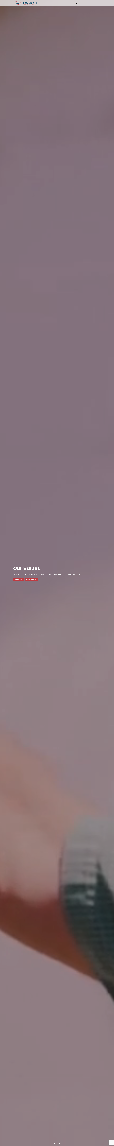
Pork (67, 3)
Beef (63, 3)
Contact (91, 3)
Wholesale (83, 3)
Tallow (74, 3)
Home (57, 3)
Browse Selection (15, 579)
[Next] (111, 574)
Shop (97, 3)
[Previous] (3, 574)
